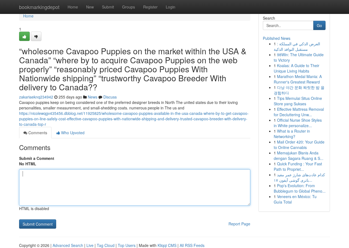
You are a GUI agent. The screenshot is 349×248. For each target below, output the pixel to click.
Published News (276, 38)
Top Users (127, 245)
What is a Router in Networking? (292, 133)
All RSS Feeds (192, 245)
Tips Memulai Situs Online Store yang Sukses (298, 100)
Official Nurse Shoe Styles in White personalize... (298, 122)
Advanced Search (68, 245)
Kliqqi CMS (167, 245)
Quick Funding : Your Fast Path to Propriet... (298, 166)
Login (170, 7)
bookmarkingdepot (39, 6)
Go (319, 25)
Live (90, 245)
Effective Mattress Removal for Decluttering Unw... (299, 111)
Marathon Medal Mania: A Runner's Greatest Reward (298, 79)
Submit (108, 7)
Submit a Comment (36, 158)
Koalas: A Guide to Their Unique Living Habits (296, 68)
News (92, 97)
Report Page (239, 223)
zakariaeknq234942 (36, 97)
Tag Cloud (106, 245)
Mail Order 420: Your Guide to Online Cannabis (299, 144)
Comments (37, 132)
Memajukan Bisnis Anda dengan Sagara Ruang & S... (298, 155)
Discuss (110, 97)
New (90, 7)
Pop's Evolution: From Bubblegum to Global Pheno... (300, 188)
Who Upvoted (72, 132)
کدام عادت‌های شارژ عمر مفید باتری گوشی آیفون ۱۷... (299, 177)
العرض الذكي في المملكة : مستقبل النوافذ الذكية (297, 46)
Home (73, 7)
